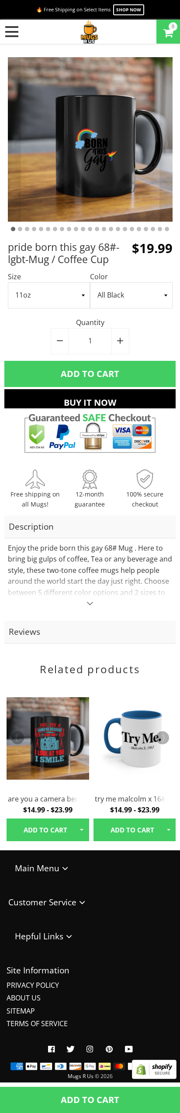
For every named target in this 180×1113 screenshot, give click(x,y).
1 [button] (13, 229)
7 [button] (55, 229)
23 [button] (167, 229)
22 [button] (160, 229)
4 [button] (34, 229)
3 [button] (27, 229)
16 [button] (118, 229)
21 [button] (153, 229)
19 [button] (139, 229)
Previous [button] (14, 139)
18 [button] (132, 229)
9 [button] (69, 229)
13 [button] (97, 229)
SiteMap (21, 1011)
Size (14, 276)
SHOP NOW (128, 10)
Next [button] (166, 139)
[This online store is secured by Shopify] (154, 1076)
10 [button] (76, 229)
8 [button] (62, 229)
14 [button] (104, 229)
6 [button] (48, 229)
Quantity (90, 322)
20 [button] (146, 229)
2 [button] (20, 229)
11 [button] (83, 229)
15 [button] (111, 229)
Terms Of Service (37, 1023)
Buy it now (90, 402)
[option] (90, 139)
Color (99, 276)
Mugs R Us (80, 1076)
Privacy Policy (33, 985)
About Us (24, 998)
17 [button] (125, 229)
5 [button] (41, 229)
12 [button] (90, 229)
